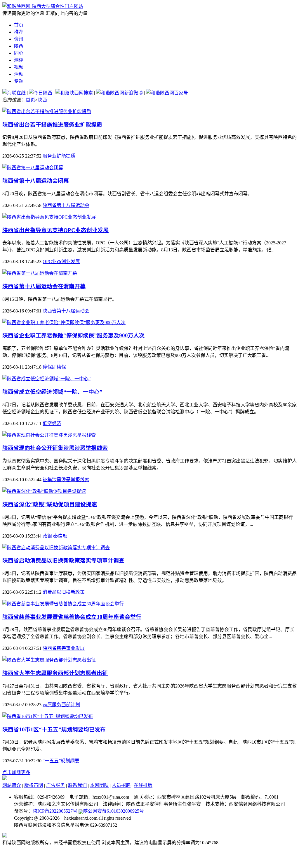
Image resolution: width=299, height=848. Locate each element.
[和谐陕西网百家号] (167, 92)
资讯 (18, 39)
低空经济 (52, 423)
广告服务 (55, 785)
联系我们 (77, 785)
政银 (47, 535)
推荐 (18, 32)
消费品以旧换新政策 (64, 592)
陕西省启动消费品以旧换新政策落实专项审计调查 (63, 560)
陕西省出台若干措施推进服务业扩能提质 (52, 125)
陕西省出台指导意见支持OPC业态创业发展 (55, 230)
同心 (18, 53)
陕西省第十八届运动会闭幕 (35, 181)
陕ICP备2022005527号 (55, 811)
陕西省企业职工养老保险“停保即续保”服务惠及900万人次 (73, 335)
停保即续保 (54, 367)
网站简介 (11, 785)
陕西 (18, 46)
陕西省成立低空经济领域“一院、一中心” (52, 392)
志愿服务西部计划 (61, 704)
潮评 (18, 60)
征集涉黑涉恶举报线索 (66, 479)
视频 (18, 67)
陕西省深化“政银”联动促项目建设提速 (49, 504)
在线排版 (143, 785)
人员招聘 (121, 785)
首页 (18, 25)
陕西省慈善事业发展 (64, 648)
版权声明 (33, 785)
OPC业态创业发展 (61, 261)
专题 (18, 81)
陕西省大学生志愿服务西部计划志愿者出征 (55, 673)
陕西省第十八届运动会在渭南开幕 (44, 286)
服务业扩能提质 (59, 155)
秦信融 (60, 535)
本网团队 (99, 785)
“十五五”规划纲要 (61, 760)
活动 (18, 74)
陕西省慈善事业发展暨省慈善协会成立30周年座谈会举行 (71, 617)
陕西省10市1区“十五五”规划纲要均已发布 (54, 729)
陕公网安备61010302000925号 (113, 811)
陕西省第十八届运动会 (66, 205)
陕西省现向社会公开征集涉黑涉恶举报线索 (55, 448)
